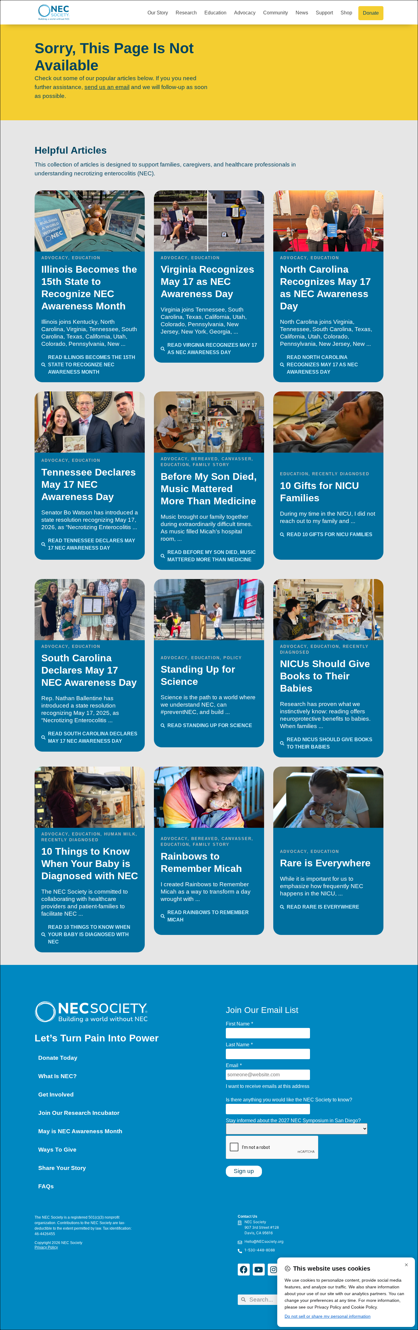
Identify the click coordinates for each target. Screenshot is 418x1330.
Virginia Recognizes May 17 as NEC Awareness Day (207, 281)
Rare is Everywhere (325, 863)
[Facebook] (244, 1270)
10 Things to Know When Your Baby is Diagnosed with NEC (89, 863)
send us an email (106, 87)
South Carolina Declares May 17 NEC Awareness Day (89, 670)
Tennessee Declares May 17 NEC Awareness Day (88, 484)
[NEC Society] (187, 1229)
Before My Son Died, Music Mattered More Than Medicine (209, 488)
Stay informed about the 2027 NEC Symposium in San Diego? (293, 1120)
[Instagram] (274, 1270)
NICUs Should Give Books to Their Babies (325, 676)
